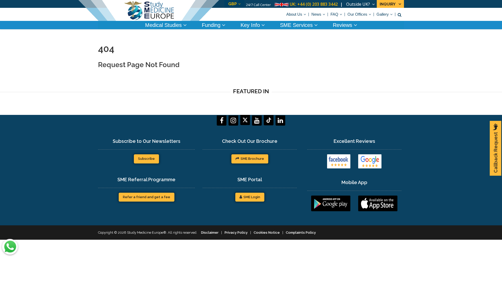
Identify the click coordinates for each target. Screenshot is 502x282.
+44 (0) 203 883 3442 (317, 4)
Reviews (343, 25)
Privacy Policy (236, 232)
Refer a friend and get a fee (146, 197)
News (316, 14)
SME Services (297, 25)
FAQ (334, 14)
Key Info (251, 25)
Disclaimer (210, 232)
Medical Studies (164, 25)
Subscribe (146, 159)
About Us (294, 14)
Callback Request (495, 152)
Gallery (382, 14)
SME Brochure (252, 159)
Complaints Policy (301, 232)
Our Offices (357, 14)
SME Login (251, 197)
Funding (212, 25)
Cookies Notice (267, 232)
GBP (232, 4)
